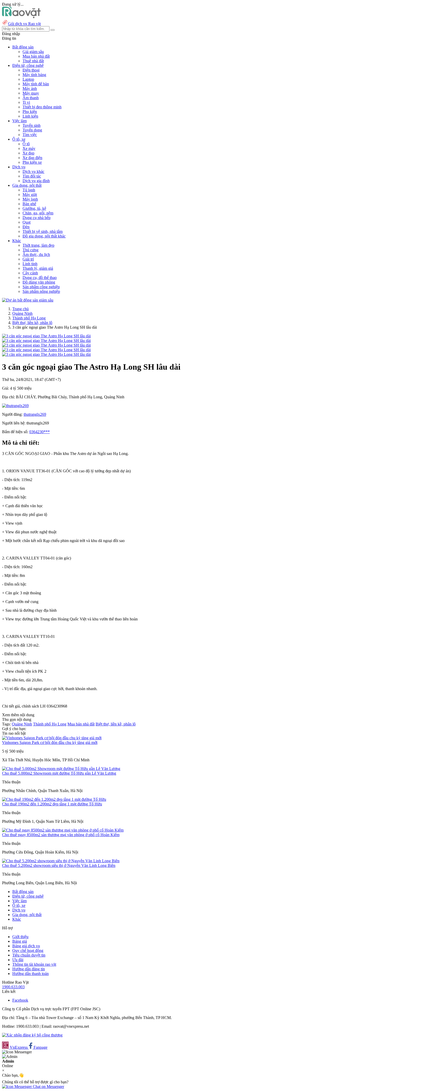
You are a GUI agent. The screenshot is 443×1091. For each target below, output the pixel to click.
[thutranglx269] (15, 405)
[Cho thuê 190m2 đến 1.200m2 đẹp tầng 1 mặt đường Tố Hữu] (54, 799)
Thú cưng (30, 250)
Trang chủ (20, 309)
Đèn (26, 227)
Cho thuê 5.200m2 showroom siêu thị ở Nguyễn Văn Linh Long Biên (58, 865)
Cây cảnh (30, 273)
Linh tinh (30, 264)
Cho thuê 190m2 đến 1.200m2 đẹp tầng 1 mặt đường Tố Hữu (52, 804)
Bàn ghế (29, 204)
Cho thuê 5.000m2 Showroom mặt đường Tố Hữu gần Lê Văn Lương (59, 773)
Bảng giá (19, 941)
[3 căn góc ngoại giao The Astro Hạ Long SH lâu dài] (46, 336)
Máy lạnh (30, 199)
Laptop (28, 79)
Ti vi (26, 102)
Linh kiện (30, 116)
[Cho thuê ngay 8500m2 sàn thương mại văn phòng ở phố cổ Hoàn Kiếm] (63, 830)
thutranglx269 (35, 414)
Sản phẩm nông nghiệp (41, 291)
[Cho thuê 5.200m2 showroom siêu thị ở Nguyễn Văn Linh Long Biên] (60, 861)
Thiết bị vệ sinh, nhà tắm (43, 231)
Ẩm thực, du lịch (36, 254)
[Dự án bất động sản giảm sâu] (27, 300)
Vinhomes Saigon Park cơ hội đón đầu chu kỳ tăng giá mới (49, 742)
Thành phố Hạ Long (29, 318)
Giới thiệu (20, 936)
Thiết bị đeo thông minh (42, 107)
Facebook (20, 1000)
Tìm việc (30, 134)
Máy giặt (30, 194)
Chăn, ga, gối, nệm (38, 213)
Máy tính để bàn (36, 84)
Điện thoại (31, 70)
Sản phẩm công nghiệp (41, 287)
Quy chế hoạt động (27, 950)
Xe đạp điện (32, 157)
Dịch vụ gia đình (36, 181)
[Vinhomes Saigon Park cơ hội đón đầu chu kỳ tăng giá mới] (52, 738)
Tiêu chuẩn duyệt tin (28, 955)
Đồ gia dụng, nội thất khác (44, 236)
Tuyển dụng (32, 130)
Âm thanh (31, 98)
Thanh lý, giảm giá (38, 268)
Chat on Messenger (48, 1086)
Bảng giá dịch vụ (26, 946)
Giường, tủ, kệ (34, 208)
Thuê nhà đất (33, 61)
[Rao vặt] (21, 17)
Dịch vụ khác (33, 171)
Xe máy (29, 148)
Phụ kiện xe (32, 162)
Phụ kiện (30, 111)
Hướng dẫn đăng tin (28, 969)
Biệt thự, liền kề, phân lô (32, 322)
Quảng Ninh (22, 313)
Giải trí (28, 259)
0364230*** (39, 432)
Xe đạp (28, 153)
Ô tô (26, 144)
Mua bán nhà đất (36, 56)
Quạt (27, 222)
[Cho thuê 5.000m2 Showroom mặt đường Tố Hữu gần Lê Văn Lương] (61, 768)
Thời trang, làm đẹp (38, 245)
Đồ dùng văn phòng (39, 282)
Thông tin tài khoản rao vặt (34, 964)
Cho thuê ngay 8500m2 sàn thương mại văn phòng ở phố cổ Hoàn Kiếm (60, 835)
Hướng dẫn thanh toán (30, 973)
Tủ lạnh (29, 190)
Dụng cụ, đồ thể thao (40, 277)
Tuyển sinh (32, 125)
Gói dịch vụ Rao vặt (24, 24)
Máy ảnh (30, 88)
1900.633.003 (13, 987)
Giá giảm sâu (33, 51)
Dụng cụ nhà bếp (37, 217)
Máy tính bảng (34, 74)
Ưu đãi (17, 960)
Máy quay (31, 93)
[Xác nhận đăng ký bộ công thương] (32, 1035)
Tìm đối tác (32, 176)
